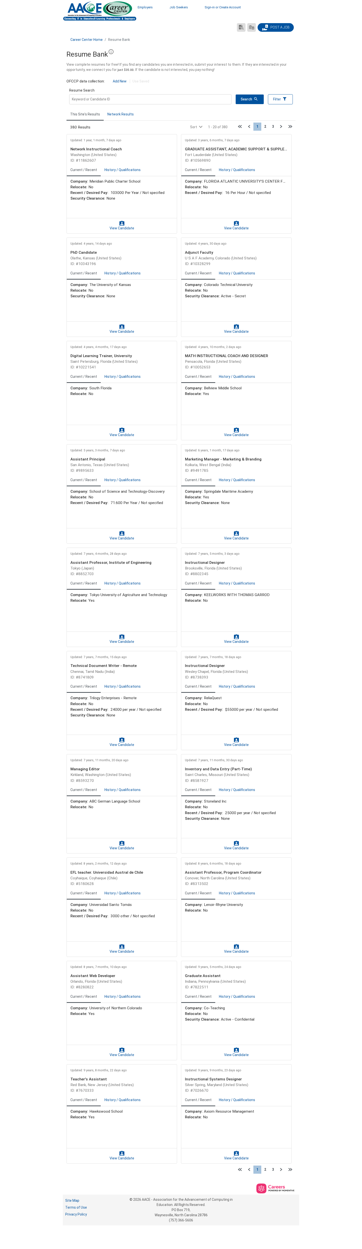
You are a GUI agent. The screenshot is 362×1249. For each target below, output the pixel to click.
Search (247, 99)
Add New (120, 81)
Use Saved (140, 81)
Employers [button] (145, 7)
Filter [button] (277, 99)
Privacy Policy (76, 1214)
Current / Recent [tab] (83, 170)
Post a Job (280, 27)
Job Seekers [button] (178, 7)
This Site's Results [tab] (85, 114)
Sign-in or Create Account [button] (223, 7)
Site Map (72, 1200)
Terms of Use (76, 1207)
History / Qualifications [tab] (122, 170)
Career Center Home (86, 40)
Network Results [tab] (120, 114)
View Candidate (122, 228)
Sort (194, 127)
